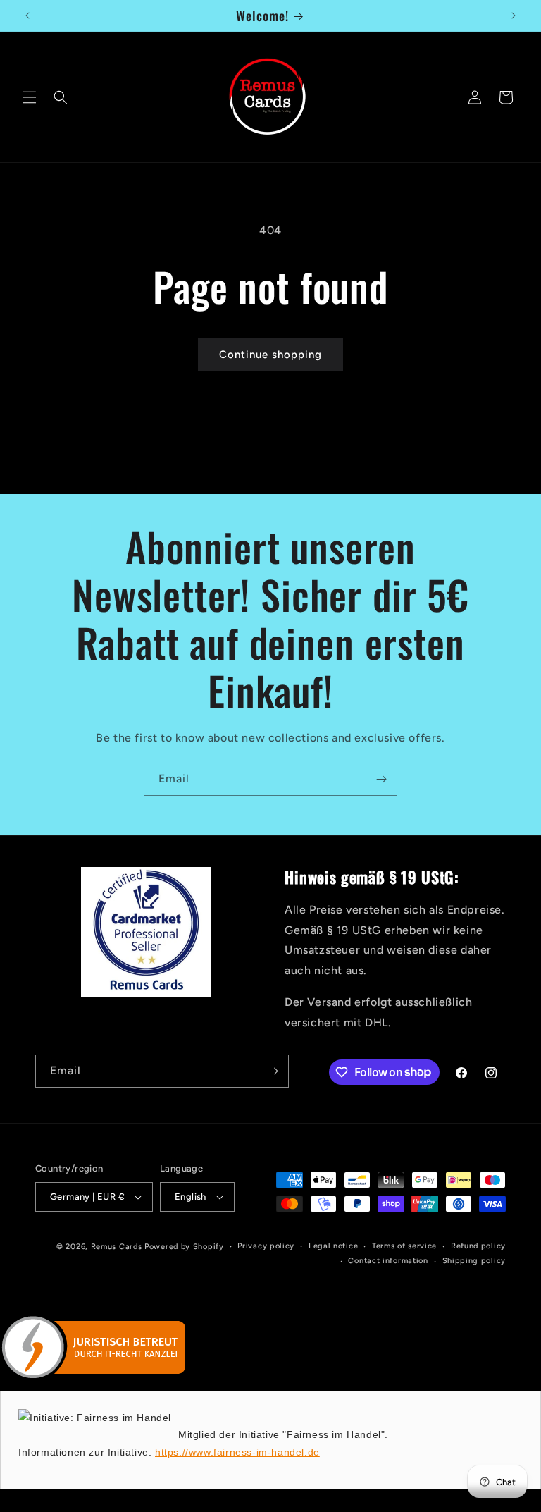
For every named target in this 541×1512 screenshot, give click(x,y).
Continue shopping (270, 354)
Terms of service (404, 1245)
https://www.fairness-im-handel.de (237, 1452)
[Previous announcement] (27, 15)
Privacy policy (265, 1245)
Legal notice (333, 1245)
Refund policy (478, 1245)
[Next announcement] (513, 15)
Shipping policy (474, 1260)
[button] (29, 97)
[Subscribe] (381, 779)
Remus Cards (116, 1246)
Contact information (388, 1260)
